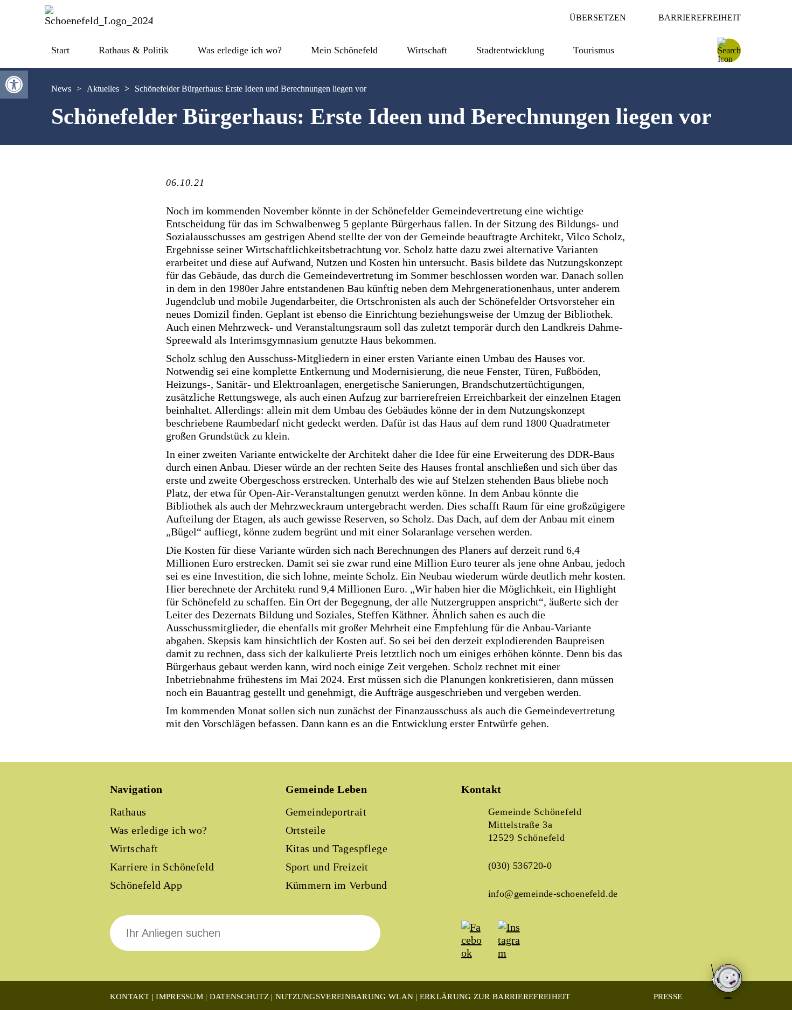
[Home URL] (98, 20)
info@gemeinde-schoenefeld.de (553, 893)
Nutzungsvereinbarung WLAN (344, 996)
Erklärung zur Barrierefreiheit (495, 996)
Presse (668, 996)
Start (60, 50)
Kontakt (130, 996)
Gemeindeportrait (326, 812)
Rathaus (128, 812)
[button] (14, 85)
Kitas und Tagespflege (336, 848)
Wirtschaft (134, 848)
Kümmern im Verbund (336, 885)
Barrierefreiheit (699, 17)
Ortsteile (306, 830)
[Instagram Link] (515, 953)
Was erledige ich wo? (240, 50)
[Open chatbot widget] (727, 982)
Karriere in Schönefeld (162, 867)
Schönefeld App (146, 885)
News (61, 88)
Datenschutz (239, 996)
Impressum (179, 996)
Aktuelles (103, 88)
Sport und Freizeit (327, 867)
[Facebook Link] (478, 953)
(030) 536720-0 (520, 865)
